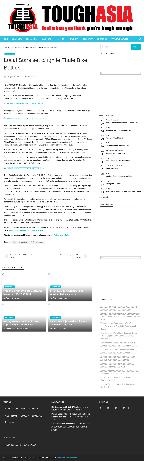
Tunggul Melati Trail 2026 (115, 153)
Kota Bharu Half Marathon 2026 (118, 161)
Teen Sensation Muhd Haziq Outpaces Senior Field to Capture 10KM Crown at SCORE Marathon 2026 (118, 336)
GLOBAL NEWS (31, 39)
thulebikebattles (37, 242)
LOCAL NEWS (17, 39)
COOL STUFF (88, 39)
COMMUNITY (60, 39)
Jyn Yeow (6, 298)
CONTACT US (102, 39)
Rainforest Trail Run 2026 (115, 138)
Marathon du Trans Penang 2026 (118, 130)
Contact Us (9, 422)
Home (7, 409)
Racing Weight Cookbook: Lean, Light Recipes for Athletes (21, 323)
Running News (20, 409)
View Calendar (104, 197)
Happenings (18, 47)
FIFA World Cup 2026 (119, 39)
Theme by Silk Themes (67, 458)
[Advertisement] (120, 237)
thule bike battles (20, 242)
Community (33, 409)
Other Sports (37, 415)
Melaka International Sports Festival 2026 (122, 122)
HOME (6, 39)
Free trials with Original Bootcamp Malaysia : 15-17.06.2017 (22, 292)
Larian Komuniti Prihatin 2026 (117, 145)
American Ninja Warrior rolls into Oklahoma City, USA (68, 323)
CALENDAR (74, 39)
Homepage (7, 47)
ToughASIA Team (13, 77)
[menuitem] (6, 39)
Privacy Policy (30, 444)
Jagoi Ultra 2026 (112, 168)
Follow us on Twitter (62, 235)
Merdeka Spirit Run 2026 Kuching (119, 176)
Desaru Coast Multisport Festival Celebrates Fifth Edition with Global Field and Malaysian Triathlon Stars (120, 316)
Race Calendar (11, 415)
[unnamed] (120, 92)
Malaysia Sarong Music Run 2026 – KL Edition (123, 191)
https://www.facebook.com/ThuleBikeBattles (26, 230)
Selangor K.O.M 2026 (114, 184)
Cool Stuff (25, 415)
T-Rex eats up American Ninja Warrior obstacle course (66, 292)
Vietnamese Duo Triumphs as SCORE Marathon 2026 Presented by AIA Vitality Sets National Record (119, 326)
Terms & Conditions (13, 444)
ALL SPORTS (46, 39)
